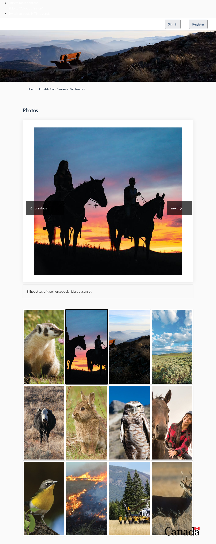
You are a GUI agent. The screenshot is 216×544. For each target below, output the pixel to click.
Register (198, 24)
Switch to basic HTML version (30, 13)
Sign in (172, 24)
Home (31, 89)
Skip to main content (23, 3)
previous (41, 208)
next (174, 208)
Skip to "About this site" (25, 8)
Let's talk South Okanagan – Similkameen (62, 89)
